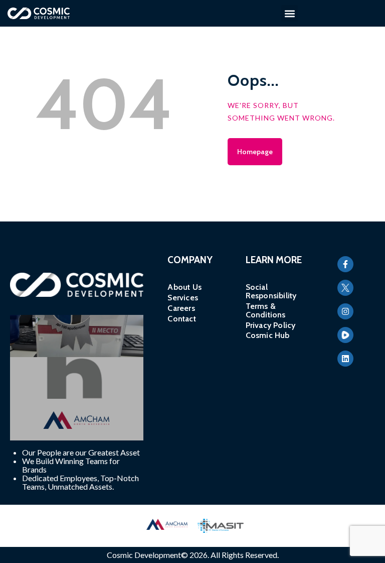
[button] (289, 13)
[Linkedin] (345, 359)
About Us (184, 287)
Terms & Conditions (266, 310)
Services (182, 297)
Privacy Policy (271, 325)
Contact (181, 318)
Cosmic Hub (268, 335)
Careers (181, 308)
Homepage (255, 151)
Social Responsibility (271, 291)
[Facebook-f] (345, 264)
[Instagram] (345, 311)
